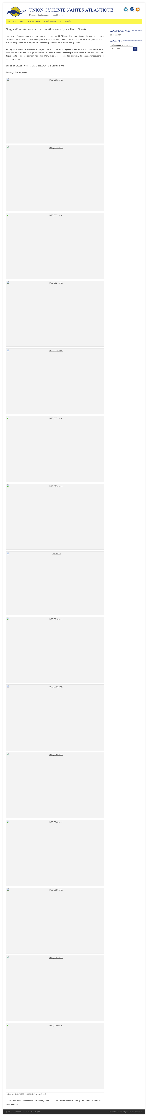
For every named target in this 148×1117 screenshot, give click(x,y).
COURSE (30, 1094)
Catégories (50, 21)
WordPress (138, 1112)
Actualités (65, 21)
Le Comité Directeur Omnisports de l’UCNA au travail (80, 1100)
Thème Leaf (113, 1112)
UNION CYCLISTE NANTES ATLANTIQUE (71, 10)
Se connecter (115, 35)
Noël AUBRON (20, 1094)
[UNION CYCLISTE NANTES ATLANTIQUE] (16, 16)
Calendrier (34, 21)
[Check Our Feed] (138, 11)
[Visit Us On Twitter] (126, 11)
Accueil (12, 21)
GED (22, 21)
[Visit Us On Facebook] (132, 11)
